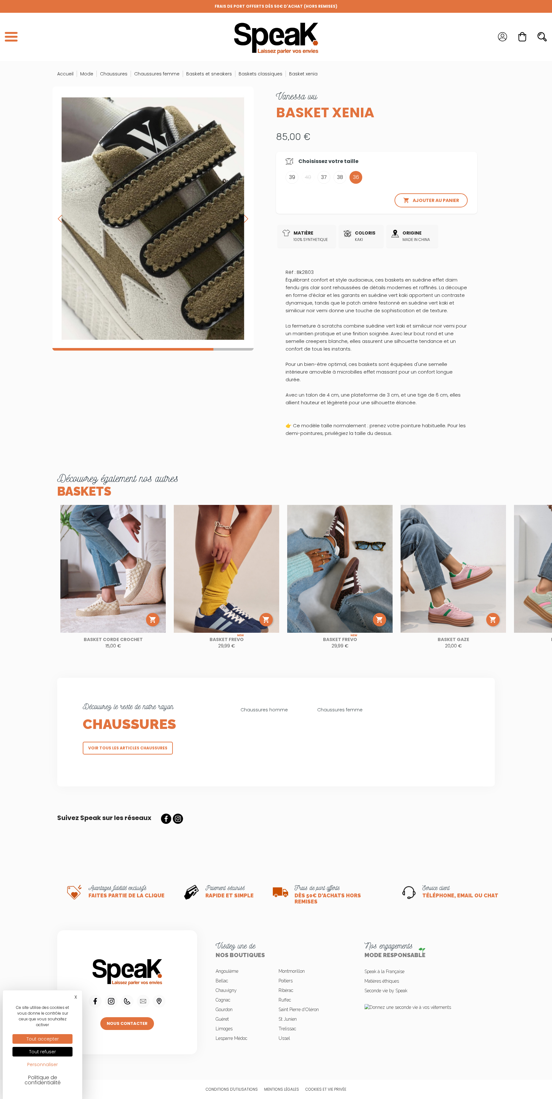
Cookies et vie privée (325, 1089)
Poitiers (286, 980)
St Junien (288, 1019)
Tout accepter (43, 1039)
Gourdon (224, 1009)
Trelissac (287, 1028)
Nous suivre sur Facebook (95, 1001)
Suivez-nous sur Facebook (166, 819)
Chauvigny (226, 990)
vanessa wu (296, 96)
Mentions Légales (281, 1089)
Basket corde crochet (113, 639)
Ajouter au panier (431, 200)
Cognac (223, 999)
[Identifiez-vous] (502, 37)
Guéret (222, 1019)
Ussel (284, 1038)
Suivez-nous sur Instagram (178, 819)
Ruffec (285, 999)
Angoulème (227, 971)
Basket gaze (453, 639)
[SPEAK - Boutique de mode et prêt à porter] (276, 37)
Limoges (224, 1028)
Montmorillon (292, 971)
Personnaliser (42, 1064)
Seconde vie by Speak (385, 990)
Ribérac (286, 990)
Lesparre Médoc (231, 1038)
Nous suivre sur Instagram (111, 1001)
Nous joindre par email (143, 1001)
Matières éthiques (381, 981)
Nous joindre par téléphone (127, 1001)
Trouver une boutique (159, 1001)
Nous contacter (127, 1023)
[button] (246, 219)
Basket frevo (227, 639)
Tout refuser (42, 1052)
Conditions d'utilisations (232, 1089)
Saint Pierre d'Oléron (299, 1009)
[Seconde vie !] (424, 1006)
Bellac (222, 980)
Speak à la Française (384, 971)
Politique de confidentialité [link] (43, 1080)
